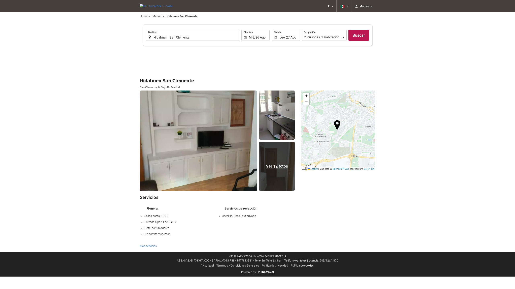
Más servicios (148, 246)
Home (143, 16)
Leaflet (314, 169)
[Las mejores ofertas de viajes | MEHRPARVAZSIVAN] (156, 6)
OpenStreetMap (341, 169)
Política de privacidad (275, 265)
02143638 (301, 260)
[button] (330, 6)
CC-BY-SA (369, 169)
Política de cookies (302, 265)
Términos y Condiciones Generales (237, 265)
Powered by (257, 272)
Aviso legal (207, 265)
